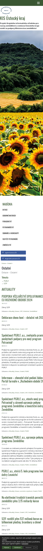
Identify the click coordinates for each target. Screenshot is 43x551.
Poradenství (7, 221)
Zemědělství (7, 245)
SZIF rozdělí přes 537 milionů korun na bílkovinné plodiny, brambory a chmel (22, 520)
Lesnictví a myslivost (26, 491)
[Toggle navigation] (38, 3)
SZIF (5, 283)
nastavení (25, 544)
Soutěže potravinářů (10, 239)
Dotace (5, 209)
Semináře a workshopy (11, 233)
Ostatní (9, 263)
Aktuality (11, 311)
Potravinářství (8, 227)
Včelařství (26, 311)
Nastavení (28, 547)
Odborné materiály (9, 215)
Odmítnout (17, 547)
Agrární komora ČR (11, 253)
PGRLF (6, 281)
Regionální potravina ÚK (12, 259)
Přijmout (6, 547)
